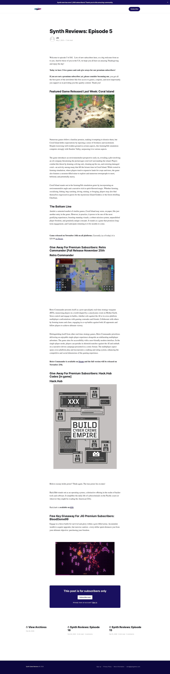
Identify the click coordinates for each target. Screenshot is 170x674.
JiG (57, 38)
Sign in (124, 9)
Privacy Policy (107, 666)
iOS (71, 507)
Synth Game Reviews (32, 666)
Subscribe (134, 9)
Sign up (99, 666)
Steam (81, 361)
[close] (167, 2)
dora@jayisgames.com (133, 666)
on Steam (59, 238)
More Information (119, 666)
